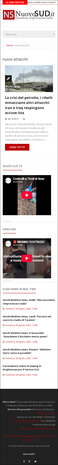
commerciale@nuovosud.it (25, 420)
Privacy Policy (48, 436)
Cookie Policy (29, 439)
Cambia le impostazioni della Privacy (21, 436)
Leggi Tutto (17, 147)
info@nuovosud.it (45, 413)
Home (9, 45)
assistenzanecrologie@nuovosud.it (37, 428)
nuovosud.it (29, 453)
